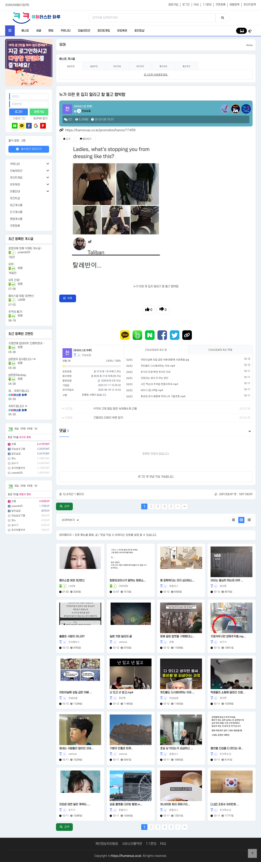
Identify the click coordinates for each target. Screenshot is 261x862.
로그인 (186, 4)
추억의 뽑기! (15, 312)
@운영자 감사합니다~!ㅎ (22, 359)
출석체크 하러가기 (31, 149)
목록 (69, 298)
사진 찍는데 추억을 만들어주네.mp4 (159, 384)
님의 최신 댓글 (220, 349)
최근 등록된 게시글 (20, 239)
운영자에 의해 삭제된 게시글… (25, 248)
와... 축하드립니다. (19, 391)
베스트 (25, 30)
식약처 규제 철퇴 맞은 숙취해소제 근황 (115, 408)
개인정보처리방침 (106, 844)
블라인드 (87, 139)
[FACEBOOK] (162, 335)
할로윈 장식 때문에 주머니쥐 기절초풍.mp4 (163, 396)
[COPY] (187, 335)
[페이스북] (29, 126)
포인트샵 (139, 30)
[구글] (36, 126)
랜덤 (50, 30)
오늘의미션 (84, 30)
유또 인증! (14, 280)
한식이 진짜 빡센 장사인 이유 (156, 372)
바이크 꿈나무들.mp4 (152, 390)
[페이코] (43, 126)
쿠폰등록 (220, 4)
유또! (11, 264)
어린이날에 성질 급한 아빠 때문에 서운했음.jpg (165, 359)
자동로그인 (19, 118)
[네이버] (15, 126)
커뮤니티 (66, 30)
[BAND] (137, 335)
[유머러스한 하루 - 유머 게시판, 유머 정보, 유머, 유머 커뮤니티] (36, 17)
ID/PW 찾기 (40, 118)
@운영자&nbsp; (17, 375)
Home (249, 45)
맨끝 (184, 506)
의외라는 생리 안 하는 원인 (154, 378)
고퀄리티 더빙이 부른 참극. (108, 417)
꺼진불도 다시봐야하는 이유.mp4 (158, 366)
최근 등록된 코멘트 (20, 334)
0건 (69, 119)
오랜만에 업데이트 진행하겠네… (26, 343)
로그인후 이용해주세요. (156, 74)
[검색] (223, 18)
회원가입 (173, 4)
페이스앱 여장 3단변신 (21, 296)
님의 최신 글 (156, 349)
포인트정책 (249, 4)
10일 (10, 428)
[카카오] (22, 126)
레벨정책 (234, 4)
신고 (68, 139)
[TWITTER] (174, 335)
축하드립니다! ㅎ (17, 406)
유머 (62, 45)
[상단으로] (252, 853)
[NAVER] (150, 335)
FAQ (196, 4)
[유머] (129, 360)
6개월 (29, 428)
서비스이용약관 (132, 844)
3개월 (23, 428)
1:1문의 (207, 4)
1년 (35, 428)
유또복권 (122, 30)
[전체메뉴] (10, 30)
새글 (38, 30)
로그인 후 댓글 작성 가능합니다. (156, 476)
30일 (16, 428)
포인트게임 (103, 30)
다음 (178, 506)
